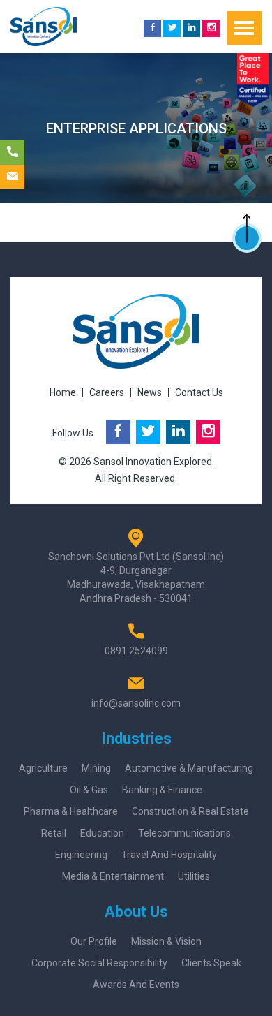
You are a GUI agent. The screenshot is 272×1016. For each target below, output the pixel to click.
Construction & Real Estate (190, 811)
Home (63, 392)
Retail (53, 833)
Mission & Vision (166, 941)
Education (102, 833)
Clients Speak (211, 963)
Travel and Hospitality (169, 854)
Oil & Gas (89, 789)
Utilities (194, 876)
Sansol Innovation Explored (152, 461)
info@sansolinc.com (136, 703)
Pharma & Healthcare (71, 811)
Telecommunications (184, 833)
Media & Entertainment (113, 876)
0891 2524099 (136, 650)
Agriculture (43, 768)
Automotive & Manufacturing (189, 768)
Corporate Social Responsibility (99, 963)
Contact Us (199, 392)
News (149, 392)
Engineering (81, 854)
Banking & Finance (162, 789)
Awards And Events (136, 984)
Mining (96, 768)
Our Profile (93, 941)
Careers (106, 392)
